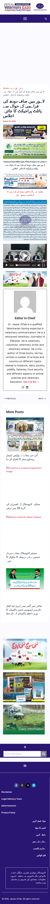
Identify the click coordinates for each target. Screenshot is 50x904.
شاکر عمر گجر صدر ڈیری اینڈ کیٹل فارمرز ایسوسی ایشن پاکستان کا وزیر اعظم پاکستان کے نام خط (24, 609)
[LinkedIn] (27, 387)
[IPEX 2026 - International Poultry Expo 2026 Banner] (25, 131)
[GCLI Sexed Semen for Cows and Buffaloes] (25, 150)
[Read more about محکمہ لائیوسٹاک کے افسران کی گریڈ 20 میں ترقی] (25, 469)
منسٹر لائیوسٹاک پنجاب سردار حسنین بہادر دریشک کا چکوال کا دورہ (23, 557)
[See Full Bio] (38, 382)
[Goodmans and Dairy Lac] (25, 278)
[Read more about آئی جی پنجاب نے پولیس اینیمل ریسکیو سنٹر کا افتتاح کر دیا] (25, 440)
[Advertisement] (25, 49)
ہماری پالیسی (39, 848)
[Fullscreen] (43, 265)
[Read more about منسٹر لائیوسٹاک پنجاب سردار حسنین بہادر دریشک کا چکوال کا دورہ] (23, 517)
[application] (25, 256)
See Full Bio (30, 381)
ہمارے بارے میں (39, 841)
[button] (46, 18)
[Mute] (39, 265)
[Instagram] (23, 387)
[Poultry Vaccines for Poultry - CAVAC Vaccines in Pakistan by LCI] (25, 181)
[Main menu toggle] (25, 18)
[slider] (23, 265)
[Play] (6, 265)
